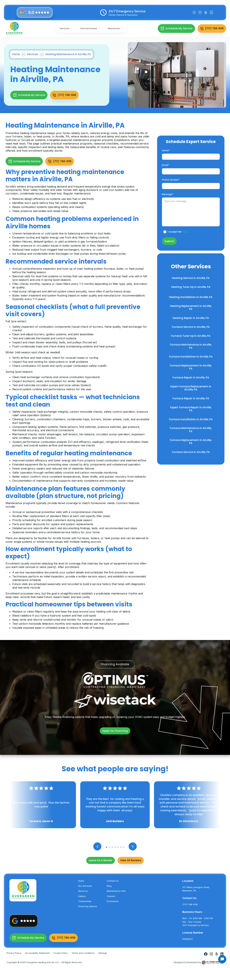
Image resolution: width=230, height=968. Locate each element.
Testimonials (84, 901)
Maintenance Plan (116, 891)
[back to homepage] (14, 28)
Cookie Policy (60, 953)
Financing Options (87, 906)
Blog (109, 886)
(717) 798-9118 (190, 904)
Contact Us (113, 880)
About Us (83, 891)
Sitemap (102, 953)
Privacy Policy (14, 953)
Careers (111, 896)
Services (32, 54)
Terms (185, 231)
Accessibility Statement (37, 953)
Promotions (113, 901)
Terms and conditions (83, 953)
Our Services (85, 886)
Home (16, 54)
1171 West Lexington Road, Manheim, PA (196, 889)
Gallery (82, 896)
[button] (66, 28)
